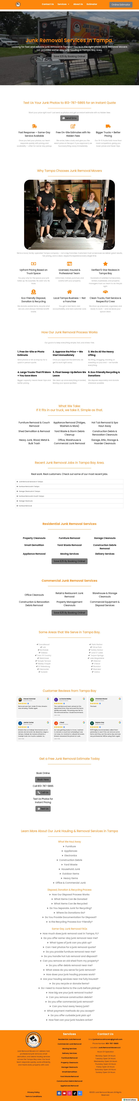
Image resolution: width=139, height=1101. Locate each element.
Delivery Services (104, 553)
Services (62, 4)
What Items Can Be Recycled (70, 904)
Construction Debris (70, 860)
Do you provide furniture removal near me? (71, 952)
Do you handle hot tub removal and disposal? (70, 956)
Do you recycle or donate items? (70, 983)
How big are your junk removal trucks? (71, 993)
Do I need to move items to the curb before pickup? (70, 988)
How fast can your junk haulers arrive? (71, 1020)
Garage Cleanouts (105, 538)
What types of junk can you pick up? (71, 943)
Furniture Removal (69, 538)
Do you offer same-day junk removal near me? (70, 938)
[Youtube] (64, 1093)
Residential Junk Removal (69, 1039)
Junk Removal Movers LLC (109, 1047)
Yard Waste (70, 865)
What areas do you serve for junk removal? (71, 970)
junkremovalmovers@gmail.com (107, 1039)
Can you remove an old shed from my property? (71, 961)
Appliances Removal (69, 1086)
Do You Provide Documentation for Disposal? (71, 917)
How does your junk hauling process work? (70, 974)
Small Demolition (34, 545)
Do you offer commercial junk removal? (70, 1002)
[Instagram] (69, 1093)
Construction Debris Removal (69, 1081)
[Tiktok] (74, 1093)
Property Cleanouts (34, 538)
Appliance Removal (34, 553)
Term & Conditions (33, 1096)
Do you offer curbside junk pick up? (71, 1015)
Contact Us (48, 4)
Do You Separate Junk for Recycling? (71, 908)
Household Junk (70, 869)
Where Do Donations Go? (70, 913)
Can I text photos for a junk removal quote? (70, 947)
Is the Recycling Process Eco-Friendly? (71, 922)
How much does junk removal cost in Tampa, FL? (71, 933)
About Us (78, 4)
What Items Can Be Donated (70, 899)
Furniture (71, 846)
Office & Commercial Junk (71, 883)
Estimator (92, 4)
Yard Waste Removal (69, 545)
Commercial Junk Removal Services (69, 580)
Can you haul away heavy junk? (70, 1006)
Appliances (70, 851)
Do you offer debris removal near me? (71, 965)
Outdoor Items (70, 874)
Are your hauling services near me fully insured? (70, 979)
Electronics (70, 855)
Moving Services (69, 553)
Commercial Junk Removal (69, 1044)
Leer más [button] (57, 715)
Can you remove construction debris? (70, 997)
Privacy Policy (34, 1092)
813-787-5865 (112, 1043)
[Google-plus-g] (80, 1093)
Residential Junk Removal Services (69, 524)
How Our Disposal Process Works (70, 894)
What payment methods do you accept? (70, 1011)
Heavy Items (70, 878)
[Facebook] (59, 1093)
